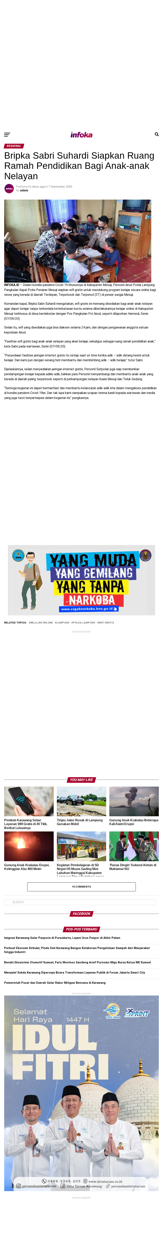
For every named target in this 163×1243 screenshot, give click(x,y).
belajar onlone (41, 623)
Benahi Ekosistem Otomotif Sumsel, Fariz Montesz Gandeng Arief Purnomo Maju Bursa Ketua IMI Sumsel (77, 962)
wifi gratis (106, 623)
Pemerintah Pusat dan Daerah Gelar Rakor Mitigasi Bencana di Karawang (55, 983)
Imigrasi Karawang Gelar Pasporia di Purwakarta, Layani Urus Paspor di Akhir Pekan (62, 938)
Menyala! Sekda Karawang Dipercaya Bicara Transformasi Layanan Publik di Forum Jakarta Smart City (74, 972)
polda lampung (84, 623)
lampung (62, 623)
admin (24, 190)
